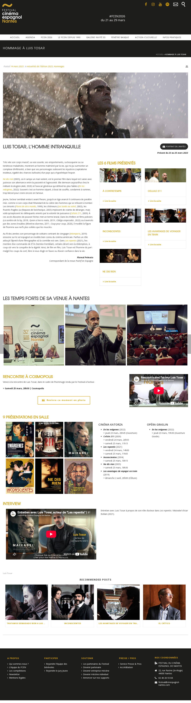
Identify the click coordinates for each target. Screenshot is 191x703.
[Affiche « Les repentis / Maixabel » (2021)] (78, 439)
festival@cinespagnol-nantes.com (169, 683)
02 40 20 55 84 (165, 678)
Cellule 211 (155, 190)
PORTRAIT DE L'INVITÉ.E (175, 146)
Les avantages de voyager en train (119, 623)
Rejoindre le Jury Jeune (57, 670)
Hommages (59, 66)
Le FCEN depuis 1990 (69, 37)
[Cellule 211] (165, 175)
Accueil (15, 37)
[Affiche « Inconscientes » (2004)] (20, 476)
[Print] (187, 66)
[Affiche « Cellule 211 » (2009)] (49, 439)
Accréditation (126, 667)
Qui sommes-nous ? (19, 663)
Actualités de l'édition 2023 (40, 66)
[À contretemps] (120, 175)
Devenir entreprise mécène (96, 670)
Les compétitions (17, 670)
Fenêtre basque (120, 37)
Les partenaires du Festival (96, 663)
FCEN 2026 (46, 37)
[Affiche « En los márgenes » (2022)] (20, 439)
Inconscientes (111, 231)
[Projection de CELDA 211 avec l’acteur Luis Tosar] (95, 335)
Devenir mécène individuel (95, 674)
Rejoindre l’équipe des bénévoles (55, 665)
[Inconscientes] (120, 216)
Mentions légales (17, 677)
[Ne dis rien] (120, 256)
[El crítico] (164, 602)
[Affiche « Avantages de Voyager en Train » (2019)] (78, 476)
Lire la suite (110, 201)
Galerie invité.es (95, 37)
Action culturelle (146, 37)
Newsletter (14, 674)
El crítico (164, 623)
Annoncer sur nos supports (96, 677)
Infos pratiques (172, 37)
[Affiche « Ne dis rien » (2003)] (49, 476)
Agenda (30, 37)
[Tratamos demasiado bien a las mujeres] (26, 602)
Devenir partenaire (92, 667)
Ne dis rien (109, 271)
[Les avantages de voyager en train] (165, 216)
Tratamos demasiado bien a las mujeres (27, 623)
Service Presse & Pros (130, 663)
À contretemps (112, 190)
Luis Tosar (7, 573)
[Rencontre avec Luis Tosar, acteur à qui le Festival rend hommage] (34, 335)
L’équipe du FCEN (17, 667)
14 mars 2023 (17, 66)
